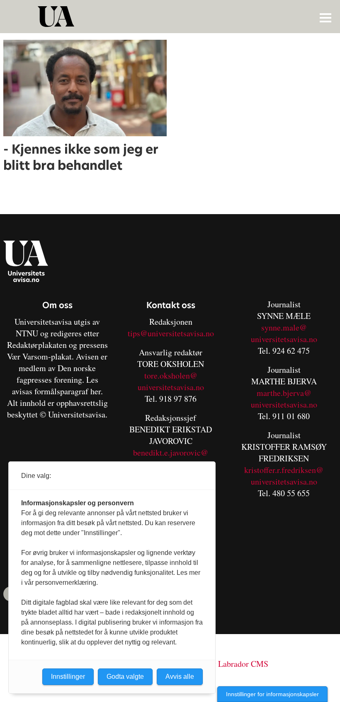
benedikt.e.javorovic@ (170, 452)
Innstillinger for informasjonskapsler (272, 694)
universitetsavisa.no (171, 387)
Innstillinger (68, 676)
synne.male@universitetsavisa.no (284, 333)
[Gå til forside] (171, 16)
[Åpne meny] (325, 17)
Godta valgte (125, 676)
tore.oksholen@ (170, 375)
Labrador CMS (243, 663)
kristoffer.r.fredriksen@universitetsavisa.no (283, 475)
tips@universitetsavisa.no (171, 333)
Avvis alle (179, 676)
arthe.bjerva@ (287, 392)
